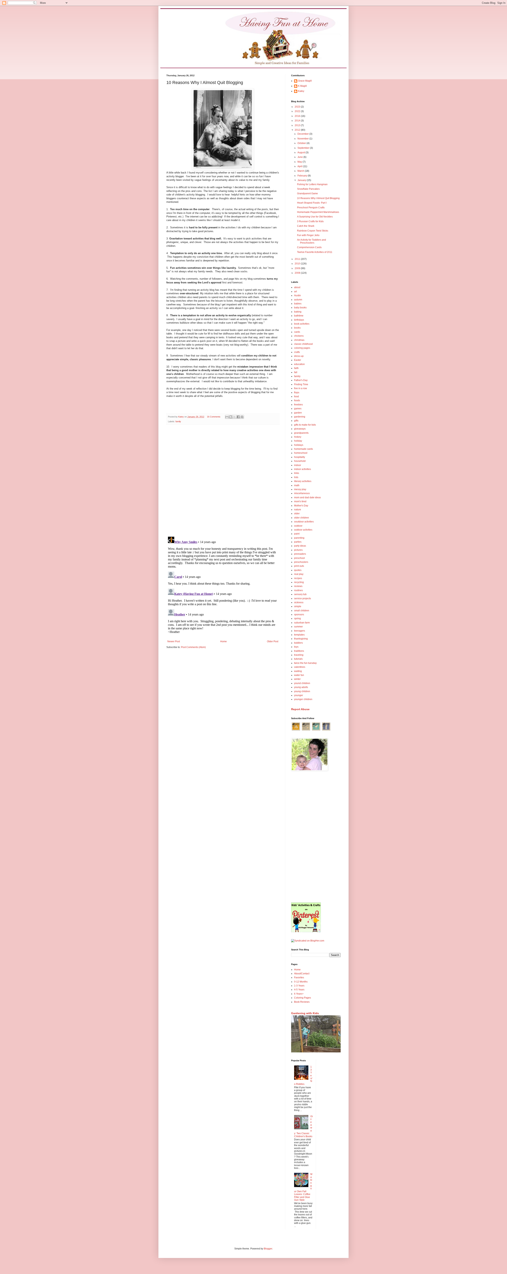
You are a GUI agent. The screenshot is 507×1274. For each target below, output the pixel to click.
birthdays (299, 319)
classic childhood (303, 344)
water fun (299, 675)
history (297, 436)
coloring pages (302, 348)
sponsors (299, 614)
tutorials (298, 658)
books (297, 327)
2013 (298, 125)
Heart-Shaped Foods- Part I (312, 202)
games (297, 408)
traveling (298, 655)
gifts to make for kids (305, 424)
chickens (299, 335)
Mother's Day (301, 505)
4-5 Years (299, 989)
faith (296, 368)
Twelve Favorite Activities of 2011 (314, 252)
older (297, 513)
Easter (297, 360)
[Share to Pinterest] (242, 417)
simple (297, 606)
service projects (302, 598)
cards (297, 332)
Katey (301, 91)
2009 (298, 268)
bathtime (298, 315)
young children (302, 691)
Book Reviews (302, 1002)
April (300, 166)
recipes (298, 578)
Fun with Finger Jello (308, 235)
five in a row (300, 388)
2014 (298, 120)
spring (297, 618)
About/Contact (301, 973)
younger (298, 695)
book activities (301, 323)
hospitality (299, 457)
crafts (297, 352)
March (301, 171)
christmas (299, 340)
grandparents (301, 433)
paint (296, 533)
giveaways (300, 428)
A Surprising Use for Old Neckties (315, 216)
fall (295, 372)
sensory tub (300, 594)
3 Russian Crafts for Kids (310, 221)
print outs (299, 566)
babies (297, 303)
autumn (298, 299)
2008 (298, 273)
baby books (300, 307)
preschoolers (301, 562)
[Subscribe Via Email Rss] (306, 730)
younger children (303, 699)
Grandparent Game (307, 193)
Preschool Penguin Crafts (311, 207)
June (300, 157)
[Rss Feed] (296, 730)
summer (298, 626)
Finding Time (301, 384)
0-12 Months (301, 981)
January (302, 180)
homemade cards (303, 449)
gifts (296, 420)
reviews (298, 586)
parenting (299, 537)
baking (297, 311)
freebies (298, 404)
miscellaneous (302, 493)
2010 (298, 263)
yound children (302, 683)
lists (296, 477)
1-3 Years (299, 985)
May (300, 161)
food (296, 396)
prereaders (300, 554)
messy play (300, 489)
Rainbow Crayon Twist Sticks (312, 230)
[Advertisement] (316, 837)
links (296, 473)
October (302, 143)
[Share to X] (234, 417)
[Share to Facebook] (238, 417)
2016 (298, 116)
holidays (298, 445)
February (302, 175)
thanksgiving (301, 638)
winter (297, 679)
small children (301, 610)
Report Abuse (300, 709)
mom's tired (300, 501)
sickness (298, 602)
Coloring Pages (302, 997)
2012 (298, 130)
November (303, 138)
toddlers (298, 642)
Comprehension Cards (309, 247)
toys (296, 646)
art (295, 291)
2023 (298, 106)
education (299, 364)
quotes (297, 570)
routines (298, 590)
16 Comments (213, 416)
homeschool (300, 453)
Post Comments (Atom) (193, 647)
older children (301, 517)
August (301, 152)
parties (297, 541)
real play (298, 574)
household (300, 461)
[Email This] (227, 417)
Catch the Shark (305, 226)
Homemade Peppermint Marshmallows (318, 212)
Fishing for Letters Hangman (312, 184)
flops (296, 392)
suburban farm (302, 622)
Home (223, 641)
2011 (298, 259)
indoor (297, 465)
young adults (301, 687)
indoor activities (302, 469)
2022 (298, 111)
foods (297, 400)
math (296, 485)
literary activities (302, 481)
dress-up (299, 356)
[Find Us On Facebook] (326, 730)
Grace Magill (305, 80)
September (303, 148)
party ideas (300, 545)
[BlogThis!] (231, 417)
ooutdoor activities (304, 521)
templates (299, 634)
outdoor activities (303, 529)
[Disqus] (222, 479)
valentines (299, 667)
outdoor (298, 525)
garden (298, 412)
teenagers (299, 630)
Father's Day (301, 380)
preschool (299, 558)
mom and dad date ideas (307, 497)
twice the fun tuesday (305, 663)
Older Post (272, 641)
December (303, 133)
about (297, 287)
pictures (298, 550)
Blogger (268, 1248)
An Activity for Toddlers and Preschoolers (311, 241)
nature (297, 509)
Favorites (299, 977)
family (178, 421)
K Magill (302, 86)
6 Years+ (299, 993)
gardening (299, 416)
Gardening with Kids (305, 1013)
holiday (298, 440)
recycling (299, 582)
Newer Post (173, 641)
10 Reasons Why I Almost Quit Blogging (318, 198)
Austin (297, 295)
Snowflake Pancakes (308, 189)
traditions (299, 651)
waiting (298, 671)
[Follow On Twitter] (316, 730)
